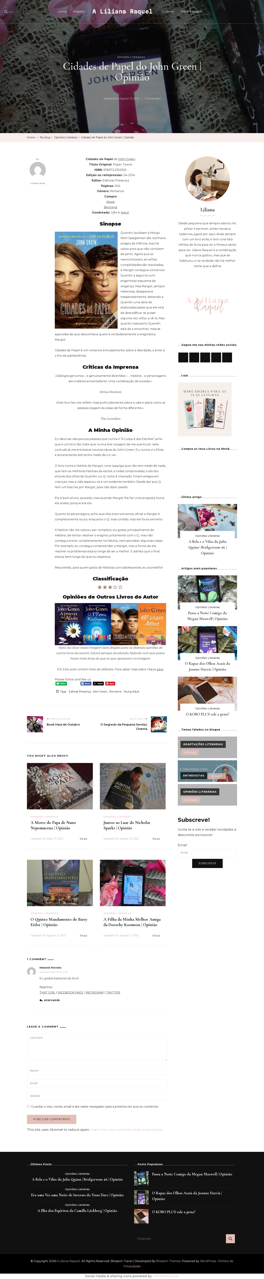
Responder (52, 1000)
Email (182, 845)
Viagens (78, 11)
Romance (115, 691)
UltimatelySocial (166, 1276)
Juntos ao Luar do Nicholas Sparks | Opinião (126, 825)
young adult (131, 691)
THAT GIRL (47, 992)
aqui (125, 212)
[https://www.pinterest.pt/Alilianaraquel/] (216, 357)
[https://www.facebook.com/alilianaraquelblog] (183, 357)
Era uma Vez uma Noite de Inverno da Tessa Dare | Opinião (77, 1195)
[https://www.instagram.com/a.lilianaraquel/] (194, 357)
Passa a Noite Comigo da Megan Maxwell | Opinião (192, 1174)
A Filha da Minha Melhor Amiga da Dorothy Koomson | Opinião (132, 922)
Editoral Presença (80, 691)
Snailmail (168, 11)
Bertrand (110, 207)
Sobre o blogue (191, 11)
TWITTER (113, 992)
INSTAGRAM (95, 992)
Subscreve (207, 863)
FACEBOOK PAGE (70, 992)
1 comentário (152, 99)
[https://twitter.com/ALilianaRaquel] (205, 357)
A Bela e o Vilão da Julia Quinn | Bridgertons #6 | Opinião (207, 547)
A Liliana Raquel (122, 11)
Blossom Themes (168, 1261)
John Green (100, 691)
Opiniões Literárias (131, 57)
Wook (110, 202)
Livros (62, 11)
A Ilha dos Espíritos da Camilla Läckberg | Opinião (77, 1210)
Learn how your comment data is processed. (127, 1130)
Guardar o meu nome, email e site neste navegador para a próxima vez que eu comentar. (95, 1106)
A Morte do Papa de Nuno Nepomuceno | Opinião (53, 825)
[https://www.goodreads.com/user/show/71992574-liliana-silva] (227, 357)
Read (83, 838)
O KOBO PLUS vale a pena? (207, 714)
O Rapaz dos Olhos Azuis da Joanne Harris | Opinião (187, 1196)
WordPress (208, 1261)
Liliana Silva (37, 183)
